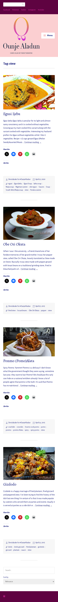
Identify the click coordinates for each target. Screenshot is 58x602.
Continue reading (32, 142)
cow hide (11, 427)
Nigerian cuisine (22, 187)
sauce (23, 550)
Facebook (6, 10)
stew (26, 190)
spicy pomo (35, 430)
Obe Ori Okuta (14, 244)
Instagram (32, 10)
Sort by (5, 577)
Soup (48, 187)
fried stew (12, 310)
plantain (16, 550)
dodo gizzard (19, 547)
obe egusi (33, 187)
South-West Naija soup (14, 190)
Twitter (23, 10)
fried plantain (31, 547)
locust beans (22, 310)
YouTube (41, 10)
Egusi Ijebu (11, 113)
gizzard (8, 550)
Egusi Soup (28, 184)
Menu (50, 35)
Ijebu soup (37, 184)
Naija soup (10, 187)
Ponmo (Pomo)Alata (18, 360)
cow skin (20, 427)
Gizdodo (9, 484)
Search (23, 4)
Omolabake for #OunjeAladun (19, 179)
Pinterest (15, 10)
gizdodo (41, 547)
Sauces (41, 187)
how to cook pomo (32, 427)
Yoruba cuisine (35, 190)
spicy (27, 430)
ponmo (8, 430)
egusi (10, 184)
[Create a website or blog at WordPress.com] (4, 597)
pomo (43, 427)
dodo (10, 547)
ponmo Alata (18, 430)
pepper (43, 310)
